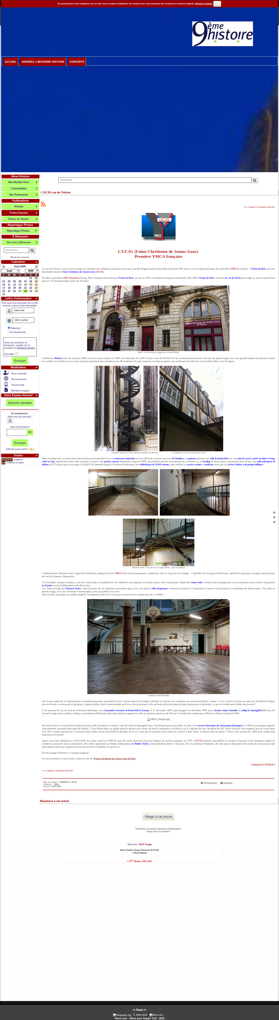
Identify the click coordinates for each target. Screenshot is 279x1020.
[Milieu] (274, 517)
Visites (26, 455)
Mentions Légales (20, 390)
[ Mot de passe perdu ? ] (20, 449)
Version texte (17, 385)
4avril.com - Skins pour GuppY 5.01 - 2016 (139, 1018)
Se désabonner (18, 332)
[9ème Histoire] (222, 33)
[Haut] (274, 513)
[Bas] (274, 522)
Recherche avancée (20, 257)
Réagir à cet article (158, 816)
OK (217, 4)
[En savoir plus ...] (158, 1015)
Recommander (19, 379)
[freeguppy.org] (122, 1015)
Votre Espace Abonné (21, 395)
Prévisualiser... (211, 783)
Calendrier (24, 261)
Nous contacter (19, 373)
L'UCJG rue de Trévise (56, 192)
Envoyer (20, 361)
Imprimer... (228, 783)
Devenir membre (20, 403)
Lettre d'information (21, 298)
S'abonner (15, 328)
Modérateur (24, 367)
